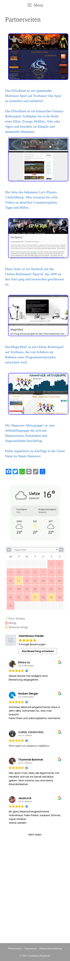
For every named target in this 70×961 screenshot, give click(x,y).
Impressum (30, 948)
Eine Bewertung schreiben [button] (38, 651)
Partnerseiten (15, 948)
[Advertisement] (35, 897)
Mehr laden (35, 834)
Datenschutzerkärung (50, 948)
